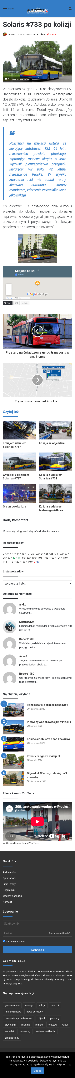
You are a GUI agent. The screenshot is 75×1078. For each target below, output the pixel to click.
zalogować (21, 531)
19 (27, 553)
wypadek (9, 1031)
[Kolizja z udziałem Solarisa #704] (55, 462)
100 (34, 557)
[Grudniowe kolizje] (19, 493)
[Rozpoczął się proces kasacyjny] (13, 710)
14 (18, 553)
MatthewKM (26, 621)
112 (11, 561)
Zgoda (37, 1070)
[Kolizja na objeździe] (55, 430)
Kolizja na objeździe (52, 443)
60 (23, 557)
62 (28, 557)
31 (56, 553)
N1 (38, 561)
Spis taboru (9, 878)
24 (42, 553)
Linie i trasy (9, 883)
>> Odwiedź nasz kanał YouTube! (21, 843)
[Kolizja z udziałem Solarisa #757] (19, 430)
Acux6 (23, 656)
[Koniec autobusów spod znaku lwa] (13, 744)
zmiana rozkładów (46, 1031)
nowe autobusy (35, 1011)
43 (13, 557)
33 (66, 553)
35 (4, 557)
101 (40, 557)
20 (32, 553)
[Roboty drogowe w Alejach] (13, 761)
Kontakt (7, 901)
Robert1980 (26, 639)
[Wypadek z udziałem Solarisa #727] (19, 462)
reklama (25, 1024)
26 (51, 553)
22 (37, 553)
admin (11, 34)
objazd (41, 1018)
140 (30, 561)
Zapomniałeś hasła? (59, 933)
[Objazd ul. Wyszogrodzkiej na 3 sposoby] (13, 778)
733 (16, 303)
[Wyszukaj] (70, 10)
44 (18, 557)
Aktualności (9, 872)
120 (17, 561)
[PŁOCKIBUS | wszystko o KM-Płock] (38, 8)
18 (23, 553)
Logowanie (37, 949)
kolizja (25, 303)
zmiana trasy (12, 1037)
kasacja (29, 1005)
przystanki (10, 1024)
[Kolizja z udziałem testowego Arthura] (55, 493)
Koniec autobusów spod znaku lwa (49, 739)
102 (46, 557)
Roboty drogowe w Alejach (44, 756)
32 (61, 553)
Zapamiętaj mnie (14, 941)
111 (5, 561)
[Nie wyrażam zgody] (70, 1065)
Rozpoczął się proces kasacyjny (47, 704)
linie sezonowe (13, 1011)
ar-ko (22, 604)
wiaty (65, 1024)
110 (64, 557)
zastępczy (25, 1031)
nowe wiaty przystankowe (18, 1018)
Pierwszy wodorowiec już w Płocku (49, 721)
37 (9, 557)
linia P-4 (55, 1005)
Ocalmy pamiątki (12, 895)
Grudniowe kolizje (14, 506)
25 (47, 553)
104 (58, 557)
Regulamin (9, 889)
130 (23, 561)
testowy (52, 1024)
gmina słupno (12, 1005)
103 (52, 557)
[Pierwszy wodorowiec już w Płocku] (13, 727)
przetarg (54, 1018)
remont (39, 1024)
